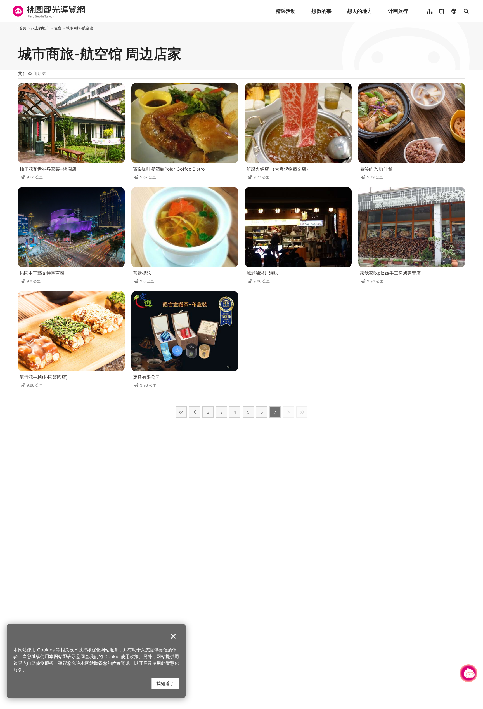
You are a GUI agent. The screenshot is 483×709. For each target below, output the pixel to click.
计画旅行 (398, 11)
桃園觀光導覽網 (48, 11)
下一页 (288, 412)
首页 (22, 28)
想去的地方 (359, 11)
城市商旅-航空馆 (79, 28)
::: (16, 28)
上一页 (194, 412)
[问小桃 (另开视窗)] (468, 673)
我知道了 (165, 683)
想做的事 (321, 11)
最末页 (301, 412)
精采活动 (286, 11)
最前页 (181, 412)
